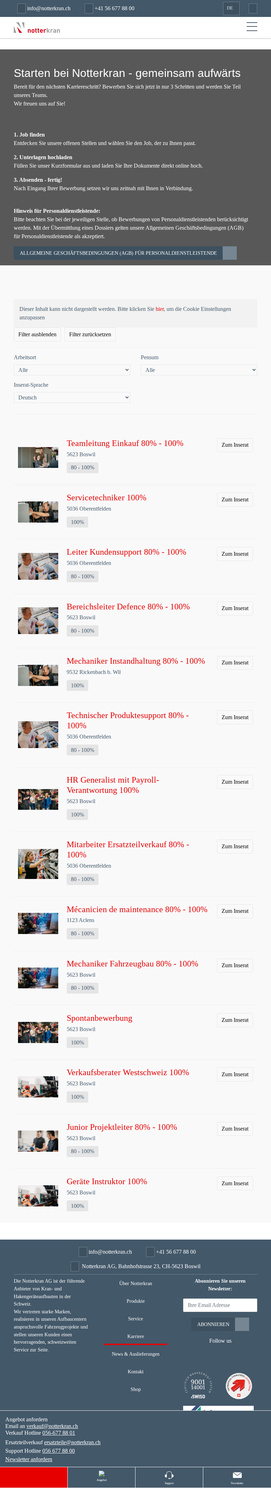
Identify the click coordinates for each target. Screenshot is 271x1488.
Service (135, 1318)
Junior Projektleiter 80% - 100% (122, 1127)
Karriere (135, 1336)
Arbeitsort (25, 357)
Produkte (136, 1301)
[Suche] (251, 8)
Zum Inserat (235, 445)
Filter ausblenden (37, 334)
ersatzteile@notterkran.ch (72, 1442)
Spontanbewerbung (99, 1018)
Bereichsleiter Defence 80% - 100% (128, 606)
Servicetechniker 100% (106, 497)
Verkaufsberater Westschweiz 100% (128, 1072)
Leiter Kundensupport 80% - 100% (126, 551)
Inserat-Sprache (31, 385)
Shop (136, 1389)
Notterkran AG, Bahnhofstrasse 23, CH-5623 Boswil (141, 1266)
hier (160, 309)
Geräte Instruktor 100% (107, 1181)
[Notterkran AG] (37, 27)
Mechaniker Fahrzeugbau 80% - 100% (132, 963)
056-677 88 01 (58, 1433)
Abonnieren (213, 1324)
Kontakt (136, 1371)
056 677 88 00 (58, 1451)
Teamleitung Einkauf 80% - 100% (125, 443)
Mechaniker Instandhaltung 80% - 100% (136, 660)
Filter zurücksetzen (90, 334)
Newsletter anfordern (28, 1459)
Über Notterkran (135, 1283)
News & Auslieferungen (135, 1354)
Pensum (149, 357)
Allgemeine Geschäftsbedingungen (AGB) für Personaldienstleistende (118, 253)
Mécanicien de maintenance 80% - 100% (137, 909)
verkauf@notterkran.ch (52, 1426)
